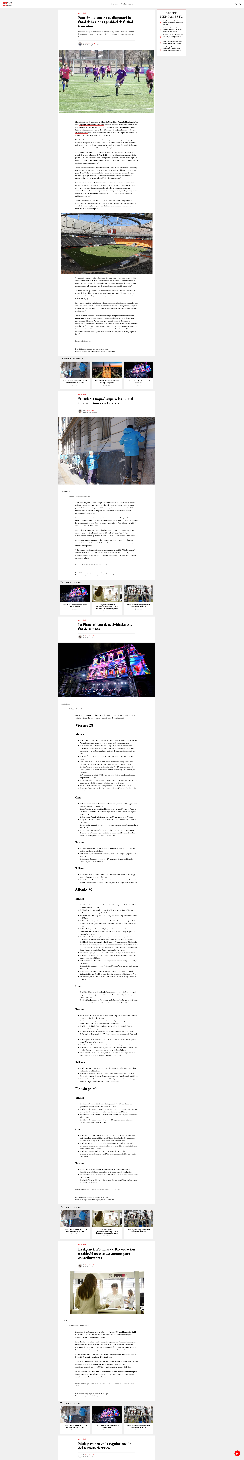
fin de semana (105, 1189)
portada (88, 341)
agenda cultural (91, 1189)
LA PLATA (89, 565)
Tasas (77, 1385)
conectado (94, 351)
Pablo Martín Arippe (90, 43)
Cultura (98, 1189)
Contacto (114, 4)
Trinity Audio (79, 496)
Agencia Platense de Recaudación (96, 1383)
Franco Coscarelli (89, 410)
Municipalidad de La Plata (101, 565)
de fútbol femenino (91, 124)
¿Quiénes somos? (126, 4)
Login (106, 349)
